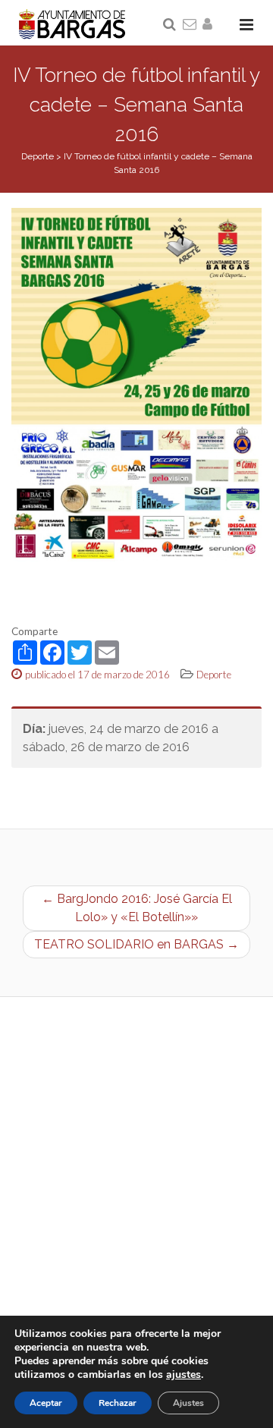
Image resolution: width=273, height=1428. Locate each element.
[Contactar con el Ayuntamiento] (190, 25)
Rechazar (117, 1403)
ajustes (183, 1375)
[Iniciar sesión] (210, 25)
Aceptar (46, 1403)
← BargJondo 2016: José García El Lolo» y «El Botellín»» (137, 908)
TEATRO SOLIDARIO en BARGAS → (136, 944)
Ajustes (188, 1403)
